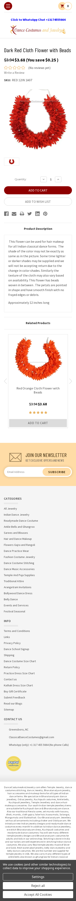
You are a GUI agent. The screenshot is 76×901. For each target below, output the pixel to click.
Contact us (10, 679)
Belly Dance (11, 599)
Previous (5, 381)
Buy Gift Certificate (15, 691)
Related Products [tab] (38, 323)
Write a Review (14, 73)
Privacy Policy (12, 643)
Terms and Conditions (17, 631)
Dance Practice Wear (16, 551)
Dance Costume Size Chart (20, 661)
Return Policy (12, 667)
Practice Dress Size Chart (19, 673)
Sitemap (9, 709)
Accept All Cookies (38, 894)
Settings (38, 877)
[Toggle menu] (8, 6)
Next (70, 381)
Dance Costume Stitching (19, 563)
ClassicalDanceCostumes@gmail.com (31, 737)
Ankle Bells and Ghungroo (19, 527)
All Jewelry (10, 508)
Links (7, 637)
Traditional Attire (14, 581)
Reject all (38, 885)
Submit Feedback (14, 697)
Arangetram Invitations (17, 587)
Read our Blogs (13, 703)
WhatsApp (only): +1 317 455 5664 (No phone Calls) (39, 745)
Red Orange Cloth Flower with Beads (38, 390)
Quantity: (21, 179)
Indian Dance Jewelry (16, 514)
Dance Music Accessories (19, 569)
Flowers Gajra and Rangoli (19, 545)
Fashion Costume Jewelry (19, 557)
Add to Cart (38, 423)
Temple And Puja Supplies (19, 575)
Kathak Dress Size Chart (18, 685)
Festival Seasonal (14, 611)
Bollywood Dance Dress (18, 593)
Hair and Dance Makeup (18, 539)
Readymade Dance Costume (21, 520)
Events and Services (16, 605)
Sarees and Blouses (16, 533)
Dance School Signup (16, 649)
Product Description (38, 229)
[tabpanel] (38, 381)
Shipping (9, 655)
